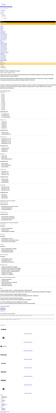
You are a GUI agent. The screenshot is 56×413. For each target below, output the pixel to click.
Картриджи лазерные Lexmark (3, 35)
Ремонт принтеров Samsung (3, 59)
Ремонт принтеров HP (2, 57)
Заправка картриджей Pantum (3, 49)
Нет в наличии (3, 66)
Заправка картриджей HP (3, 47)
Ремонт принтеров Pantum (3, 58)
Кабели (1, 40)
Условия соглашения (4, 397)
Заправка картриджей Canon (3, 45)
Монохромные (2, 26)
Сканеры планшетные (2, 31)
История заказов (3, 408)
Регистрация (4, 4)
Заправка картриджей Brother (3, 44)
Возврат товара (3, 400)
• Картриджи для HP (2, 307)
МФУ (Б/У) (1, 25)
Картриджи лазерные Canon (3, 33)
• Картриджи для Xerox (2, 309)
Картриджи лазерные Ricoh (3, 37)
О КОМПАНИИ (3, 10)
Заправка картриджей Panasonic (3, 48)
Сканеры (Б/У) (1, 30)
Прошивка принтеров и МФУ (3, 60)
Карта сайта (3, 401)
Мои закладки (3, 409)
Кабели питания (2, 41)
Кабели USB (1, 42)
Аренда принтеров (2, 53)
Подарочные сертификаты (4, 404)
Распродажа (1, 61)
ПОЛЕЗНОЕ (2, 13)
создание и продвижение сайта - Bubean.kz (5, 411)
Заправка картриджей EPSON (3, 46)
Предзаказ (2, 65)
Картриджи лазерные (4, 69)
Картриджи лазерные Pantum (3, 36)
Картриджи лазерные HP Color (3, 34)
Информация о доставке (4, 396)
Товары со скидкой (4, 405)
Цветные (1, 27)
